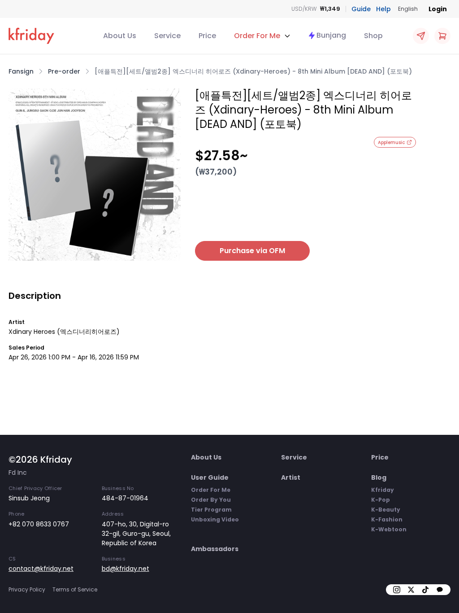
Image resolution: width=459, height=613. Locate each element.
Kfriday (382, 490)
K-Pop (380, 500)
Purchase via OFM (252, 250)
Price (207, 36)
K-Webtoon (389, 529)
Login (438, 8)
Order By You (211, 500)
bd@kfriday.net (125, 568)
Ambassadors (214, 548)
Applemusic (391, 142)
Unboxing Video (215, 519)
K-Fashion (387, 519)
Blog (378, 477)
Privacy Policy (27, 589)
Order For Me (210, 490)
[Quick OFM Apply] (421, 36)
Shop (373, 36)
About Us (119, 36)
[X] (411, 589)
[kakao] (439, 589)
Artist (290, 477)
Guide (361, 8)
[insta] (396, 589)
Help (383, 8)
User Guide (210, 477)
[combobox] (407, 9)
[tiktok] (425, 589)
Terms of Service (74, 589)
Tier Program (211, 509)
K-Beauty (385, 509)
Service (167, 36)
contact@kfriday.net (41, 568)
